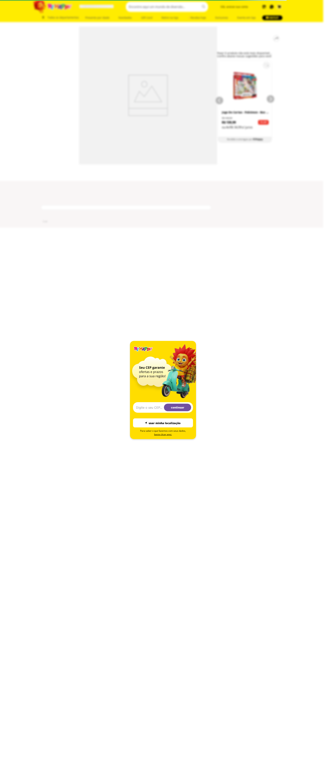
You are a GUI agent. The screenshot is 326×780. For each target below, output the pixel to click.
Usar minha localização (165, 423)
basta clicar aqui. (163, 434)
